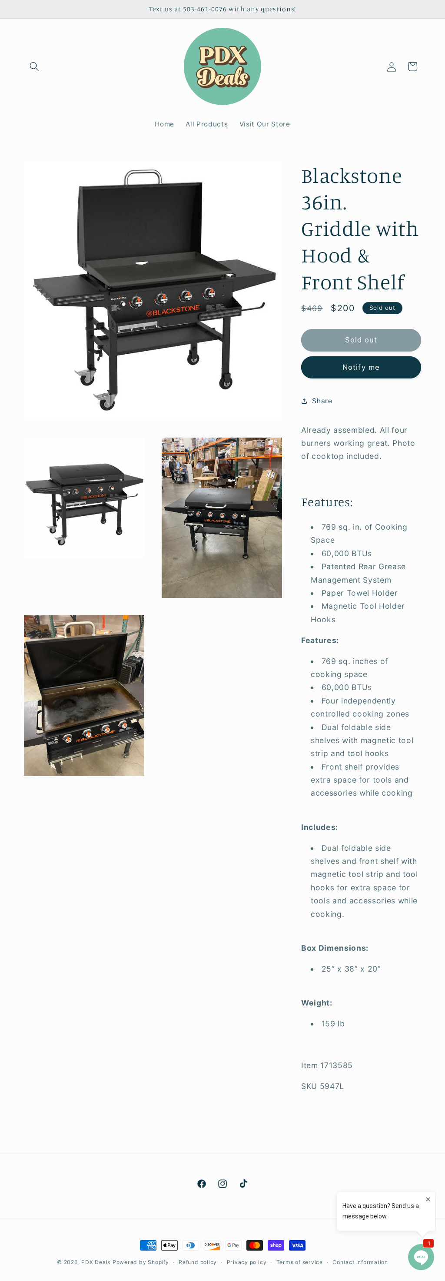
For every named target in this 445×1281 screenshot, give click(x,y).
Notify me (361, 367)
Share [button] (322, 401)
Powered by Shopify (141, 1262)
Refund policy (198, 1262)
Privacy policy (247, 1262)
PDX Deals (95, 1262)
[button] (34, 66)
